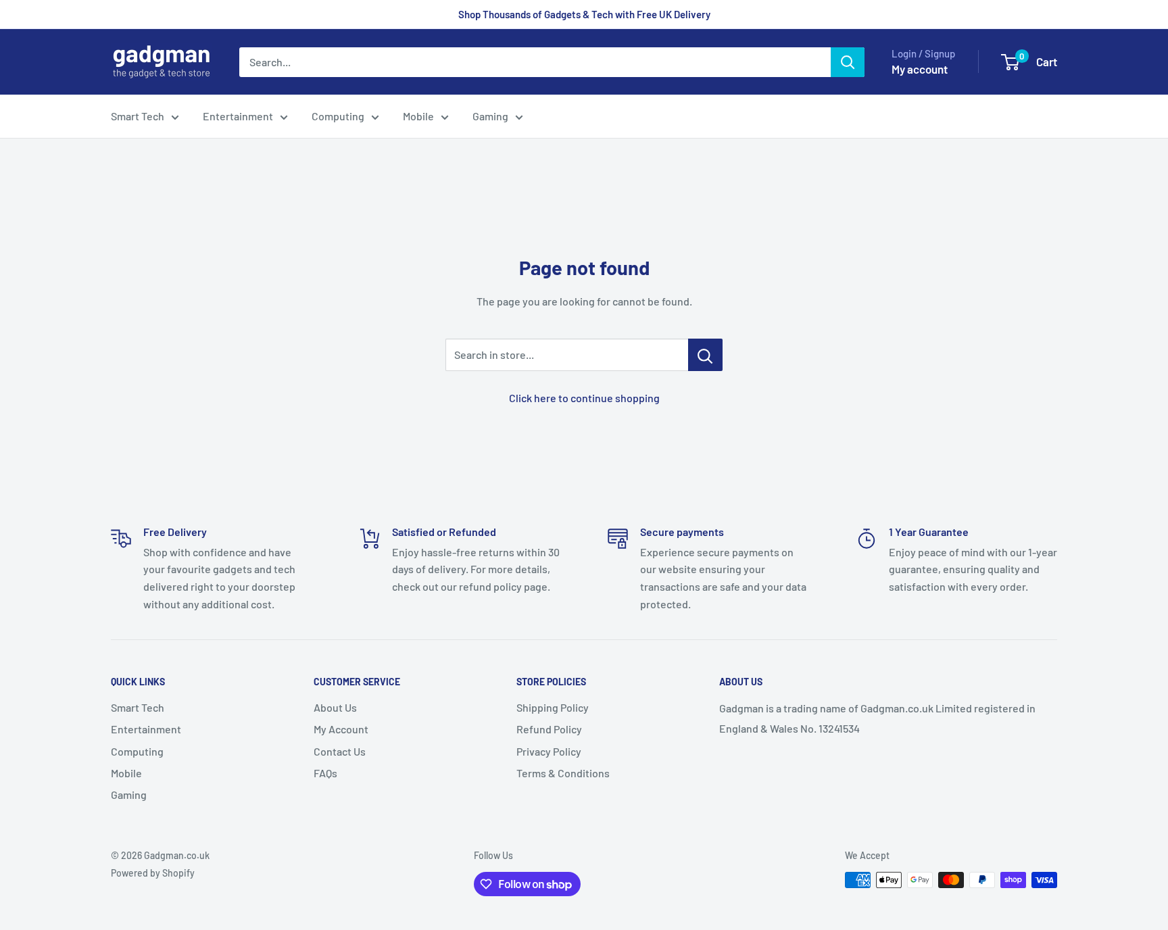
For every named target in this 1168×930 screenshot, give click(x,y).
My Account (341, 729)
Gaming (490, 115)
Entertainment (238, 115)
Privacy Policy (548, 751)
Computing (338, 115)
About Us (335, 707)
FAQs (325, 772)
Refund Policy (549, 729)
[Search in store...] (705, 355)
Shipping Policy (552, 707)
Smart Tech (137, 115)
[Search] (848, 62)
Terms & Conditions (563, 772)
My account (920, 69)
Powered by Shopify (153, 873)
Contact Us (340, 751)
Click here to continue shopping (584, 397)
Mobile (418, 115)
